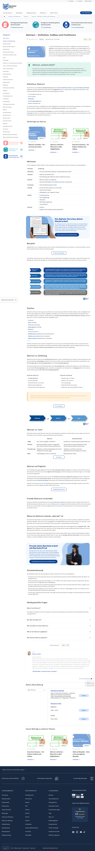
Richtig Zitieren (7, 115)
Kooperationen (53, 824)
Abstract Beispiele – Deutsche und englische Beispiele (81, 754)
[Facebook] (73, 832)
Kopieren (84, 695)
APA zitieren (6, 38)
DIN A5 (27, 817)
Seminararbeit (6, 118)
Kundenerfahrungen (54, 809)
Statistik (5, 123)
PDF (26, 806)
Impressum (32, 848)
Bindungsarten (6, 831)
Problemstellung (33, 378)
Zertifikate (28, 835)
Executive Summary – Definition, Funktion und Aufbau (80, 147)
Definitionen (6, 49)
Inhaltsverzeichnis (59, 182)
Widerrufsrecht (18, 848)
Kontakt (80, 1)
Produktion (6, 98)
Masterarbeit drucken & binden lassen (67, 234)
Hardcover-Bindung (7, 817)
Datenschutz (26, 848)
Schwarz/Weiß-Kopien (31, 827)
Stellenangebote (53, 820)
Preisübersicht (29, 795)
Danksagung (31, 327)
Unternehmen (53, 790)
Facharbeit (6, 60)
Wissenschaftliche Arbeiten (10, 134)
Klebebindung (6, 824)
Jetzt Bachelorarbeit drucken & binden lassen (43, 561)
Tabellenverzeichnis (34, 336)
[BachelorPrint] (9, 9)
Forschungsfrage (44, 197)
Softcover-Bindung (7, 820)
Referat (5, 109)
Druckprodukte (7, 13)
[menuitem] (5, 848)
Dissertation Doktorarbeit (9, 54)
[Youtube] (81, 832)
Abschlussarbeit (6, 809)
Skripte (27, 802)
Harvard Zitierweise (8, 68)
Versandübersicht (54, 798)
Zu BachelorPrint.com (59, 489)
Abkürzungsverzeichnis (35, 338)
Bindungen (19, 13)
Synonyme (5, 129)
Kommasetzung (7, 74)
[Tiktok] (84, 832)
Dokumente (28, 798)
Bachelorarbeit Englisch (9, 46)
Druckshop (5, 795)
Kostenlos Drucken (54, 831)
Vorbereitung (6, 131)
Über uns (51, 817)
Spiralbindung (6, 827)
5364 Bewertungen (80, 816)
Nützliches (43, 13)
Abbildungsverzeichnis (34, 333)
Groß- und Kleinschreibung (10, 65)
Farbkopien (28, 824)
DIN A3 (27, 809)
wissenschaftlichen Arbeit (64, 87)
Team (50, 813)
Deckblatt (48, 182)
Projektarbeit (6, 101)
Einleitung (48, 359)
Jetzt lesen (31, 150)
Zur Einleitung (59, 406)
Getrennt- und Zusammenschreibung (12, 63)
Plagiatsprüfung (30, 13)
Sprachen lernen (7, 120)
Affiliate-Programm (54, 835)
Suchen (71, 1)
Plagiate (5, 90)
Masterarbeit (6, 82)
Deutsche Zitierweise (8, 52)
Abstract (41, 39)
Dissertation (5, 806)
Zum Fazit (59, 457)
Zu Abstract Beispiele (58, 253)
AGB (12, 848)
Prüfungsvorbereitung (8, 104)
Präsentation (6, 93)
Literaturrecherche (8, 79)
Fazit (29, 103)
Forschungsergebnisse (34, 101)
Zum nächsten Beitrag (85, 678)
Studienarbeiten (7, 790)
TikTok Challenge (53, 827)
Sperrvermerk (32, 322)
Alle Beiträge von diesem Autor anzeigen (44, 671)
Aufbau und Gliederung (9, 41)
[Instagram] (77, 832)
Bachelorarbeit (7, 43)
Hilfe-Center (88, 1)
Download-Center (54, 806)
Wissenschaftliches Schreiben (10, 137)
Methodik (5, 85)
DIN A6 (27, 820)
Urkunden (28, 831)
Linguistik (5, 76)
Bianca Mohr (36, 654)
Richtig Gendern (7, 112)
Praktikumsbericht (8, 96)
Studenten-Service (7, 126)
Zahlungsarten (53, 802)
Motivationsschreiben (8, 87)
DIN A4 (27, 813)
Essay (4, 57)
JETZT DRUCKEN (86, 12)
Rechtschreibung (7, 107)
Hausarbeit (6, 71)
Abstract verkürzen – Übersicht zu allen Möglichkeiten (57, 147)
